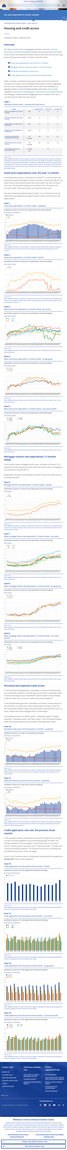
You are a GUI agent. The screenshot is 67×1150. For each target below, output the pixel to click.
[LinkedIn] (45, 1105)
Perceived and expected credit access (25, 71)
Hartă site (5, 1095)
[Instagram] (50, 1105)
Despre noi (5, 1072)
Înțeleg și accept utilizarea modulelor (34, 1141)
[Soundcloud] (59, 1105)
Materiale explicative (9, 1077)
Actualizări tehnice (30, 1079)
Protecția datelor (51, 1074)
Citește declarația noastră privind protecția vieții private (18, 1136)
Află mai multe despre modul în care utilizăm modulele (50, 1136)
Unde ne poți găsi (8, 1086)
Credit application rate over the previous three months (31, 75)
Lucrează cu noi (7, 1075)
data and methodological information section (33, 92)
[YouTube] (54, 1105)
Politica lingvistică (51, 1091)
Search (58, 5)
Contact (4, 1083)
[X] (40, 1105)
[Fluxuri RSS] (63, 1105)
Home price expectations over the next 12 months (29, 63)
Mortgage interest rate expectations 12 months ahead (31, 67)
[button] (63, 2)
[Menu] (63, 5)
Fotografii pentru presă (10, 1080)
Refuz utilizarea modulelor (34, 1146)
